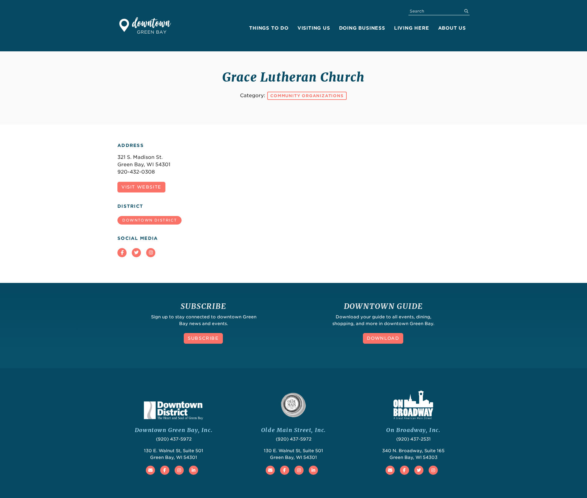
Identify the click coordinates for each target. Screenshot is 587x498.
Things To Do (269, 28)
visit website (141, 187)
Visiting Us (313, 28)
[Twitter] (136, 252)
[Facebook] (122, 252)
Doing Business (362, 28)
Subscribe (203, 338)
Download (383, 338)
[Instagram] (150, 252)
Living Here (411, 28)
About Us (452, 28)
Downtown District (149, 220)
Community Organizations (306, 95)
